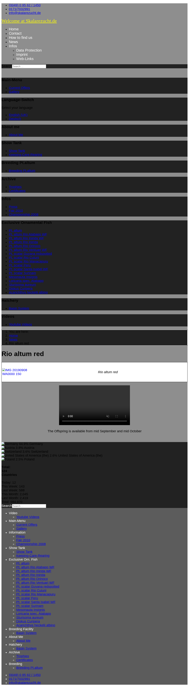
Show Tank (17, 151)
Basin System (19, 308)
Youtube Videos (20, 324)
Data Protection (29, 50)
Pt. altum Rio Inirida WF (26, 238)
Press (13, 207)
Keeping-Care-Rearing (25, 154)
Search (6, 66)
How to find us (20, 38)
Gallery (14, 92)
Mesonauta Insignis (23, 277)
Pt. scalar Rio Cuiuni (24, 257)
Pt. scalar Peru (20, 265)
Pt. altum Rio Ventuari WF (28, 250)
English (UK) (18, 115)
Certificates (17, 191)
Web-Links (25, 59)
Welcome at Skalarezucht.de (29, 21)
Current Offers (19, 88)
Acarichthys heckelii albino (28, 292)
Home (14, 29)
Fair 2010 (16, 210)
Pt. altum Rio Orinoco (24, 246)
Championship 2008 (23, 214)
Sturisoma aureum (22, 284)
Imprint (22, 54)
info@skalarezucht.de (25, 13)
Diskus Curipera (20, 288)
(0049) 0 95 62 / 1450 (25, 5)
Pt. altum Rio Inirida (23, 242)
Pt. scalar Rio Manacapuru (28, 261)
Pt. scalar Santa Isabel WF (28, 269)
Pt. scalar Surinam (22, 273)
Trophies (15, 187)
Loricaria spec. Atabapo (26, 281)
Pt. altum (15, 230)
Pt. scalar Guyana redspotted (30, 254)
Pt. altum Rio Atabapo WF (28, 234)
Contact (15, 33)
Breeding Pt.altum (22, 171)
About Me (16, 135)
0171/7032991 (19, 9)
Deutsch (15, 119)
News (13, 42)
